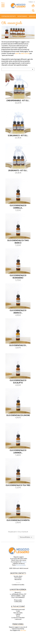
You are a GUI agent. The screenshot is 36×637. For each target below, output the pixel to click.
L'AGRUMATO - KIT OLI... (18, 170)
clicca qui (23, 630)
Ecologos (23, 562)
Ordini (18, 611)
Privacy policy (18, 600)
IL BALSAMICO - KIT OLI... (18, 135)
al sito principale (20, 565)
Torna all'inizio (26, 537)
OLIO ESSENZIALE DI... (18, 345)
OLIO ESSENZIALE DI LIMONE (18, 415)
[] (33, 10)
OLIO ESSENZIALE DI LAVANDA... (18, 451)
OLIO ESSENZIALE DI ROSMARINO (18, 276)
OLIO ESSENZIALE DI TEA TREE (18, 485)
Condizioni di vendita (18, 584)
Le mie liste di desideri (18, 617)
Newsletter (18, 579)
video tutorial (25, 53)
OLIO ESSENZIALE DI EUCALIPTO (18, 381)
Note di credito (18, 613)
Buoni (18, 616)
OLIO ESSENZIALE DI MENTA (18, 520)
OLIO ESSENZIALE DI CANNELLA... (18, 206)
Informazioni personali (18, 609)
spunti (17, 53)
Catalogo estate (9, 16)
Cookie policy (18, 601)
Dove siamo (22, 16)
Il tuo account (18, 606)
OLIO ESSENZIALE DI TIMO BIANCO (18, 241)
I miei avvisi (18, 619)
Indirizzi (18, 614)
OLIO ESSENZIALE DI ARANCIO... (18, 311)
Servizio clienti (18, 576)
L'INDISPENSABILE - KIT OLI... (18, 100)
